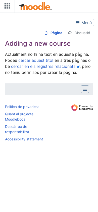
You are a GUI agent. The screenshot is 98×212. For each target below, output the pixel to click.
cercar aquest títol (35, 60)
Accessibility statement (24, 139)
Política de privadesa (22, 106)
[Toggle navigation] (6, 7)
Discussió (82, 33)
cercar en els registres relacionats (43, 66)
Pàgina (56, 33)
